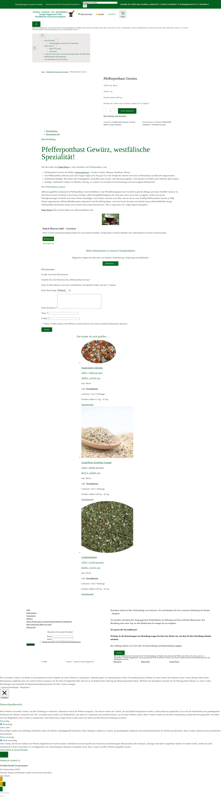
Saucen (158, 122)
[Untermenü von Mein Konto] (55, 46)
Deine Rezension (49, 308)
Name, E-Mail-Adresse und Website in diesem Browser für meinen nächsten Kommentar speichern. (86, 324)
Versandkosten (92, 389)
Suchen (119, 653)
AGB (28, 610)
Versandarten (31, 616)
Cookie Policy (174, 662)
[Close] (4, 755)
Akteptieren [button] (25, 687)
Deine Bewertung (49, 290)
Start (43, 72)
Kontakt (101, 14)
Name (44, 313)
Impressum (117, 662)
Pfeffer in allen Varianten (112, 125)
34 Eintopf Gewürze (158, 125)
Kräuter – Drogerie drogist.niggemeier (80, 662)
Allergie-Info (31, 627)
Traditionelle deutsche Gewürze (57, 72)
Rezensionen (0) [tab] (53, 134)
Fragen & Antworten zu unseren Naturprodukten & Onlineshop (49, 621)
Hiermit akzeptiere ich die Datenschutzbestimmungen (61, 642)
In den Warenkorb (127, 111)
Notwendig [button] (4, 721)
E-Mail (45, 318)
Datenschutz (145, 662)
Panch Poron (63, 167)
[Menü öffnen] (34, 48)
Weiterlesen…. (110, 263)
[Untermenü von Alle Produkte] (56, 40)
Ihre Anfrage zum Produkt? (115, 116)
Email (49, 639)
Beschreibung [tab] (51, 131)
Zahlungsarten (31, 613)
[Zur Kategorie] (85, 5)
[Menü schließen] (42, 35)
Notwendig (7, 724)
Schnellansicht (87, 404)
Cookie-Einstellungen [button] (10, 687)
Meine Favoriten (86, 14)
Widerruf (29, 619)
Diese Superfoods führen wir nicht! (39, 624)
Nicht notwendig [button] (7, 737)
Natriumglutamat (82, 172)
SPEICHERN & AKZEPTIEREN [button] (14, 750)
